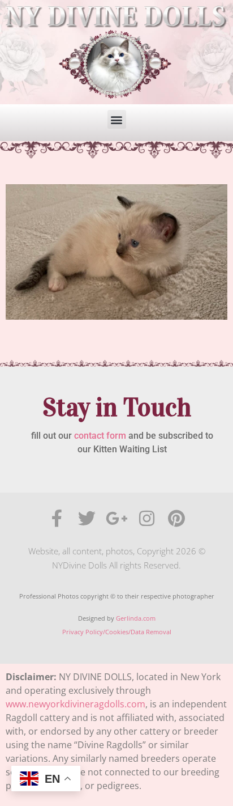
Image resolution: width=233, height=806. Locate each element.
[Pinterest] (176, 518)
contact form (100, 435)
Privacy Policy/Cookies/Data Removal (116, 631)
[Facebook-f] (57, 518)
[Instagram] (147, 518)
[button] (116, 119)
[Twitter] (87, 518)
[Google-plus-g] (117, 518)
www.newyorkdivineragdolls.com (75, 704)
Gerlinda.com (136, 618)
